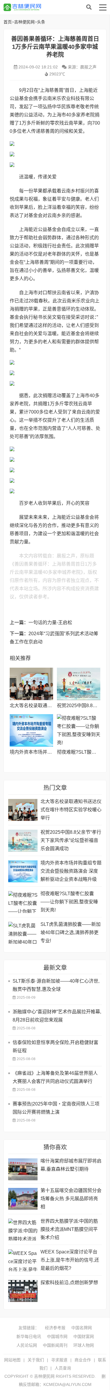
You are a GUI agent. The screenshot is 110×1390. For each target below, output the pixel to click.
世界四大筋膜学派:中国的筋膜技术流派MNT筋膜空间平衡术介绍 (69, 1229)
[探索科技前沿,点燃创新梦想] (23, 1291)
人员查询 (63, 1368)
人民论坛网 (26, 1345)
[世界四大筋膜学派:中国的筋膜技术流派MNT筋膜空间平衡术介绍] (23, 1230)
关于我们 (36, 1360)
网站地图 (12, 1360)
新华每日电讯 (28, 1336)
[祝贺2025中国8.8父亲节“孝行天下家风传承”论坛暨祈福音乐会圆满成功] (78, 684)
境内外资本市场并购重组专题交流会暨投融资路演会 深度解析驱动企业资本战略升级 (70, 871)
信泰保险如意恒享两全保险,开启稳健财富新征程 (55, 1046)
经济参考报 (55, 1327)
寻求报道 (59, 1360)
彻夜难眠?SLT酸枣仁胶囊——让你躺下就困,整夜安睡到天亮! (69, 901)
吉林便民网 (50, 7)
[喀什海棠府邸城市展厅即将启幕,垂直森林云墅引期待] (23, 1169)
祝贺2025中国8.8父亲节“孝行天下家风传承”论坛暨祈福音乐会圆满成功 (70, 840)
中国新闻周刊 (55, 1345)
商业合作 (83, 1360)
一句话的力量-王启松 (50, 622)
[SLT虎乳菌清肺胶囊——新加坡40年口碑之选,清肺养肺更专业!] (23, 933)
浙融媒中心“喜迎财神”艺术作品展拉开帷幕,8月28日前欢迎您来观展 (57, 1015)
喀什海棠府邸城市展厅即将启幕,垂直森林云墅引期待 (70, 1165)
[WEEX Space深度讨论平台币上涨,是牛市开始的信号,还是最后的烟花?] (23, 1260)
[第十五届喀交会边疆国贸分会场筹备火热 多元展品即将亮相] (23, 1199)
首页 (8, 22)
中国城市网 (57, 1336)
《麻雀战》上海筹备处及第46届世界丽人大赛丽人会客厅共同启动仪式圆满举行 (55, 1077)
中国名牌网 (81, 1327)
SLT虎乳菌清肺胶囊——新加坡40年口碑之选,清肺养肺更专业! (70, 932)
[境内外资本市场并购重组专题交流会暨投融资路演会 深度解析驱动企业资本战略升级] (31, 730)
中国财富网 (83, 1336)
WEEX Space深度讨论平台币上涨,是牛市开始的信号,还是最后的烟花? (69, 1260)
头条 (41, 22)
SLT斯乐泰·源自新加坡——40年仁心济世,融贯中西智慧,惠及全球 (56, 985)
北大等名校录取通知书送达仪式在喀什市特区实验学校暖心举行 (70, 809)
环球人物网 (83, 1345)
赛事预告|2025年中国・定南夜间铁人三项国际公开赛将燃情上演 (56, 1108)
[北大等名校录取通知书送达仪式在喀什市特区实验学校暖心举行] (31, 684)
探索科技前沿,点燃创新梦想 (69, 1282)
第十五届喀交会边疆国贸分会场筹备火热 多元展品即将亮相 (70, 1198)
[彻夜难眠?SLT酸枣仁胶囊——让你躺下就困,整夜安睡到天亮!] (78, 730)
